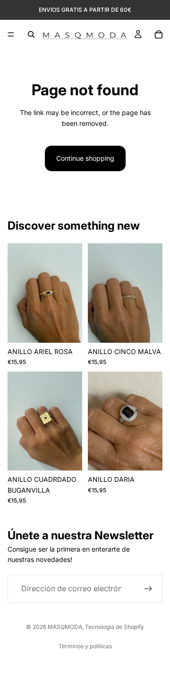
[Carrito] (158, 34)
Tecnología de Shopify (114, 626)
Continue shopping (85, 158)
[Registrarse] (148, 589)
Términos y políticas (85, 646)
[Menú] (11, 34)
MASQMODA (65, 626)
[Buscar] (31, 34)
